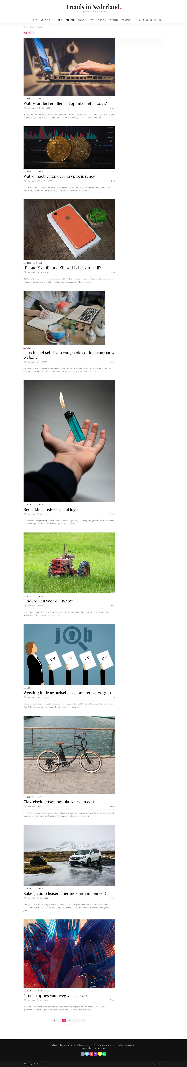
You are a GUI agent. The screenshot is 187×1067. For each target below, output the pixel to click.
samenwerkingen (156, 1064)
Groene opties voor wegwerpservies (56, 995)
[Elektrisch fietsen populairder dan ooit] (69, 755)
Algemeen (30, 171)
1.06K (113, 108)
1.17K (113, 807)
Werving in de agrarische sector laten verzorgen (67, 692)
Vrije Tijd (45, 20)
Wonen (81, 20)
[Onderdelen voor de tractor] (69, 562)
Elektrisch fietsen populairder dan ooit (59, 801)
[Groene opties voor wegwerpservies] (69, 953)
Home (34, 20)
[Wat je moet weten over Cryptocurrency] (69, 147)
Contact (126, 20)
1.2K (113, 606)
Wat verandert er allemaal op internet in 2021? (65, 103)
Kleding (58, 20)
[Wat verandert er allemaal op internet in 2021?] (69, 67)
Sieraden (70, 20)
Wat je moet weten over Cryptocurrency (59, 176)
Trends (102, 20)
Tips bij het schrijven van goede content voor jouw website (69, 355)
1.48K (113, 1000)
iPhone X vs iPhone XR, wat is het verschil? (62, 267)
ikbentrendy (31, 108)
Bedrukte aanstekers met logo (51, 509)
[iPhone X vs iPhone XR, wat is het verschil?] (69, 229)
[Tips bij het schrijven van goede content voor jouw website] (64, 318)
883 (113, 181)
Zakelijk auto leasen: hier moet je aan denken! (65, 893)
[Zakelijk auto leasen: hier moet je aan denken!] (69, 855)
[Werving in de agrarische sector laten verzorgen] (69, 654)
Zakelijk (113, 20)
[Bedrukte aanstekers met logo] (69, 441)
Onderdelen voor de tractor (48, 600)
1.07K (113, 697)
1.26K (113, 514)
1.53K (113, 898)
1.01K (113, 272)
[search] (160, 20)
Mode (92, 20)
